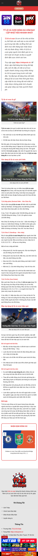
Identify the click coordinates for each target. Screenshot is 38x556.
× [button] (34, 263)
